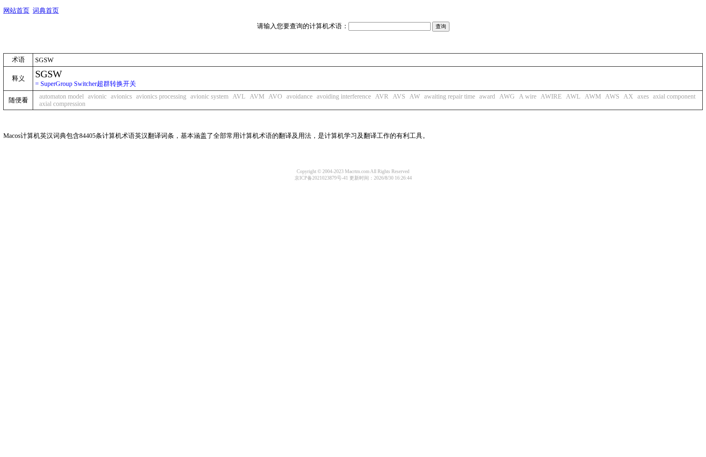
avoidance (299, 96)
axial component (674, 96)
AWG (507, 96)
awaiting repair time (449, 96)
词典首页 (46, 10)
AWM (593, 96)
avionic (97, 96)
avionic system (209, 96)
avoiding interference (344, 96)
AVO (275, 96)
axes (643, 96)
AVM (257, 96)
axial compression (62, 103)
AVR (382, 96)
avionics (121, 96)
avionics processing (161, 96)
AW (414, 96)
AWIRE (551, 96)
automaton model (61, 96)
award (487, 96)
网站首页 (16, 10)
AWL (573, 96)
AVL (239, 96)
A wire (527, 96)
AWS (612, 96)
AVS (399, 96)
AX (628, 96)
